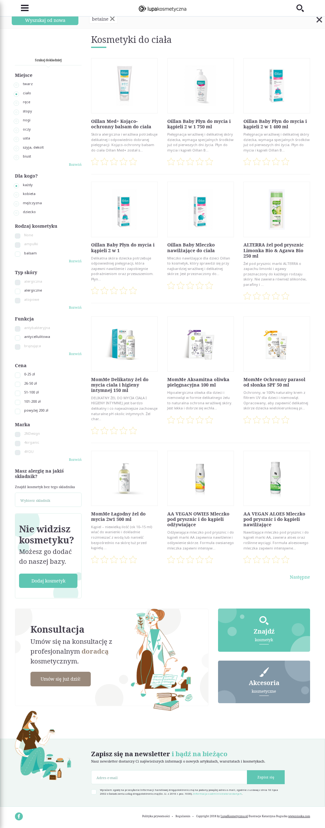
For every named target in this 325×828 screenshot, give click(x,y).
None (28, 234)
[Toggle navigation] (22, 8)
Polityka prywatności (156, 816)
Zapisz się (265, 777)
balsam (30, 253)
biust (27, 156)
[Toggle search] (303, 8)
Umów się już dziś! (61, 679)
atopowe (31, 299)
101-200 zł (32, 401)
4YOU (29, 451)
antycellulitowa (37, 336)
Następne (300, 577)
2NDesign (32, 433)
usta (26, 138)
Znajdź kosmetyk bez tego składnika (45, 486)
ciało (27, 93)
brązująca (32, 345)
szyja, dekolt (33, 147)
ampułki (31, 243)
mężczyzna (32, 202)
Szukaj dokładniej (48, 60)
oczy (27, 129)
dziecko (29, 211)
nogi (26, 120)
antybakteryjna (37, 327)
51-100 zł (31, 392)
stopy (27, 111)
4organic (31, 442)
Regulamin (183, 816)
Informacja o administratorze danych (217, 793)
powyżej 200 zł (36, 410)
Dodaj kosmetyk (48, 581)
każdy (28, 184)
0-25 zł (29, 374)
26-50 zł (30, 383)
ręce (26, 101)
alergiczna (33, 281)
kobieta (29, 193)
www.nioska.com (299, 816)
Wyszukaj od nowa (45, 20)
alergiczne (33, 290)
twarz (28, 83)
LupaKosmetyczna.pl (234, 816)
